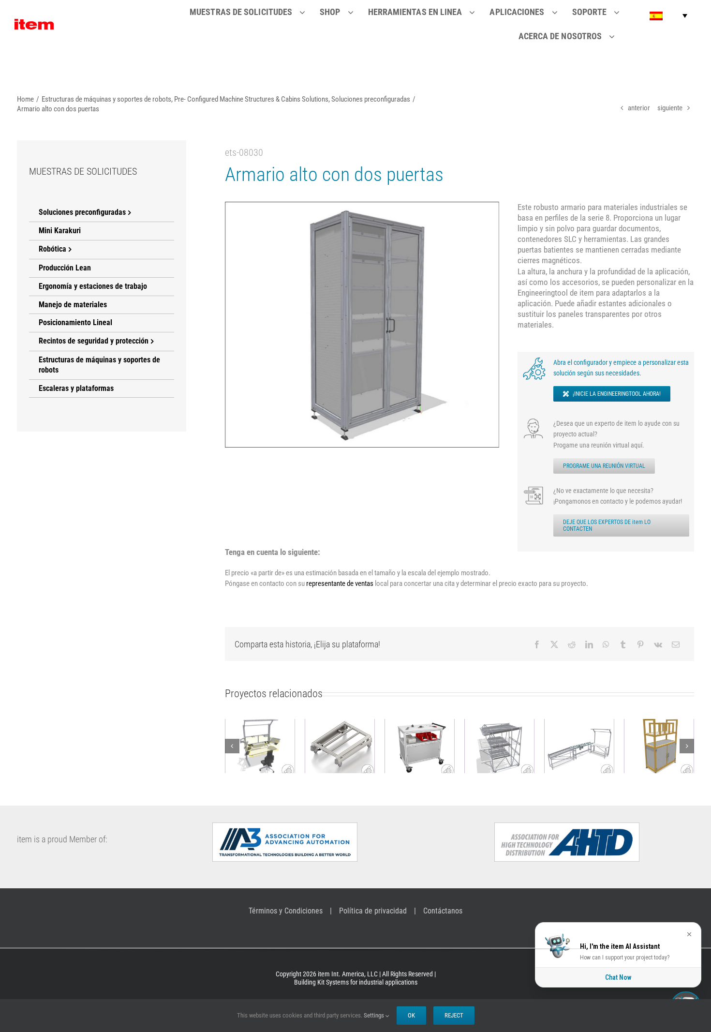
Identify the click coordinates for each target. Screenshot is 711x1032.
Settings (374, 1015)
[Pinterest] (640, 644)
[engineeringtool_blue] (534, 360)
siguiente (669, 108)
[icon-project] (534, 489)
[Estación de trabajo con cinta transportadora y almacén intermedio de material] (529, 746)
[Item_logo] (34, 23)
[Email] (675, 644)
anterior (639, 108)
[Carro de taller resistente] (369, 746)
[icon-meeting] (534, 421)
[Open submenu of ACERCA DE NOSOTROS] (618, 36)
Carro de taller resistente (369, 732)
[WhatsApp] (606, 644)
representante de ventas (339, 583)
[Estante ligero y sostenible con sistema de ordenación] (609, 746)
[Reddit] (571, 644)
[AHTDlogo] (566, 826)
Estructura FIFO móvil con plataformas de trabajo (449, 722)
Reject (453, 1015)
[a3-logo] (284, 826)
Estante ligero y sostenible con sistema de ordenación (608, 722)
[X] (554, 644)
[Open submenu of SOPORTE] (623, 12)
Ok (411, 1015)
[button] (668, 15)
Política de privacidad (373, 910)
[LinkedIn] (589, 644)
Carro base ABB (289, 738)
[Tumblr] (623, 644)
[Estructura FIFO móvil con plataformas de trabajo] (449, 746)
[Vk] (658, 644)
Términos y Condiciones (286, 910)
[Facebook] (537, 644)
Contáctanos (442, 910)
